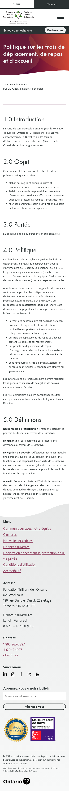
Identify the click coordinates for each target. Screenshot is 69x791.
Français (51, 4)
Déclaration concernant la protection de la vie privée (34, 555)
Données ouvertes (16, 546)
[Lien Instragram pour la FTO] (13, 674)
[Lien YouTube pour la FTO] (37, 674)
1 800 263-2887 (14, 644)
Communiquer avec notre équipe (27, 528)
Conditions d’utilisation (19, 564)
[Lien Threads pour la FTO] (29, 674)
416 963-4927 (12, 649)
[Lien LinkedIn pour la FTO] (5, 674)
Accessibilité (12, 570)
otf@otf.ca (10, 655)
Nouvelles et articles (18, 540)
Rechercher (55, 30)
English (17, 4)
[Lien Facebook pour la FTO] (21, 674)
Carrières (10, 534)
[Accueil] (18, 17)
